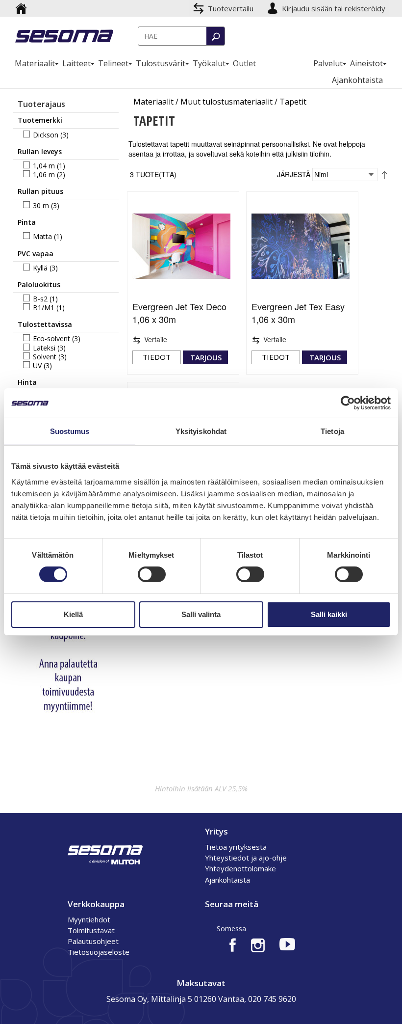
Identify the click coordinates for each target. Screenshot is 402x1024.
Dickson (45, 134)
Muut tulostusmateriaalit (226, 101)
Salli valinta (201, 614)
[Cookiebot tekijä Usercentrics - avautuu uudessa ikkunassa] (348, 403)
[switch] (152, 574)
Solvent (44, 356)
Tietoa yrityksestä (236, 847)
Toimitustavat (91, 930)
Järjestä (293, 174)
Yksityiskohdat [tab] (201, 431)
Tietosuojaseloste (98, 952)
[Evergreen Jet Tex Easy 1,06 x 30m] (302, 246)
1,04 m (44, 165)
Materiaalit (153, 101)
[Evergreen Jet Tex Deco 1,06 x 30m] (183, 246)
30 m (41, 205)
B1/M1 (43, 307)
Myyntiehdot (89, 919)
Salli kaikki (329, 614)
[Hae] (215, 36)
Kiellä (73, 614)
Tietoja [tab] (332, 431)
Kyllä (40, 267)
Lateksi (44, 347)
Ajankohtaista (227, 880)
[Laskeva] (384, 174)
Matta (42, 236)
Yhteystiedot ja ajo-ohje (246, 857)
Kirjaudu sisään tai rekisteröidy (334, 8)
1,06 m (44, 174)
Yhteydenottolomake (240, 868)
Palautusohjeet (93, 941)
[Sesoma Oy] (64, 37)
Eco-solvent (51, 338)
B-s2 (40, 298)
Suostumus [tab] (70, 431)
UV (37, 365)
